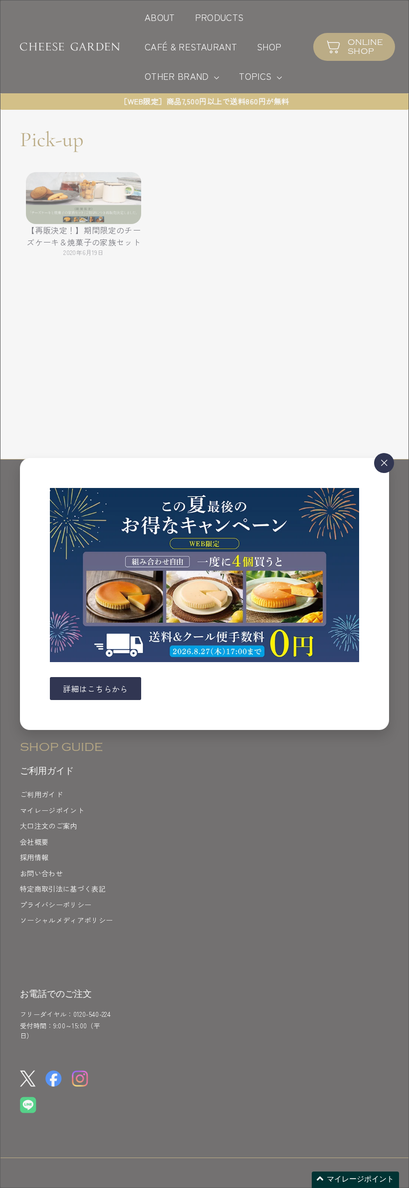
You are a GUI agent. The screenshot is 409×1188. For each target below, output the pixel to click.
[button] (355, 1180)
